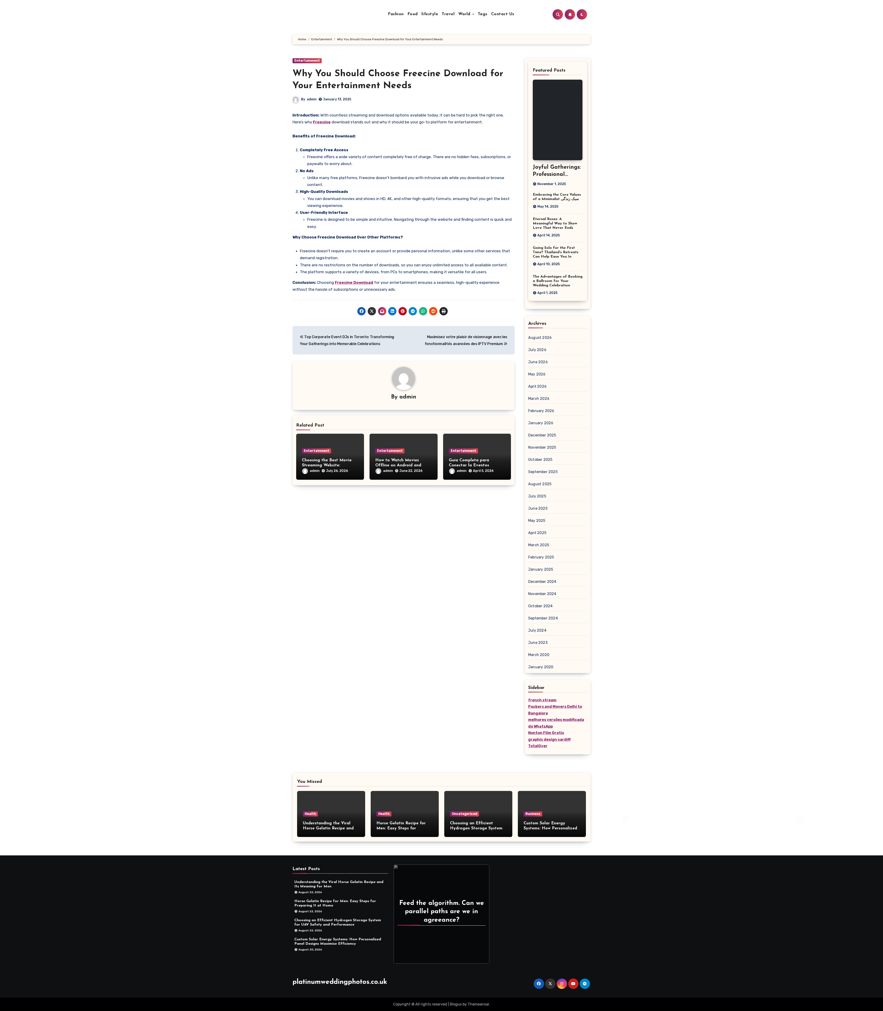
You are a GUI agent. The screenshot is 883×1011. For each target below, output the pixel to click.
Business (532, 814)
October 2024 (540, 606)
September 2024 (543, 618)
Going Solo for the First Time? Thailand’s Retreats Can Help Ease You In (555, 252)
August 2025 (539, 484)
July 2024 (537, 630)
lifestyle (429, 14)
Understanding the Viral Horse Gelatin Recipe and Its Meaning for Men (328, 828)
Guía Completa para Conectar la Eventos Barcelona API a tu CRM (473, 465)
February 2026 (541, 411)
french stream (542, 700)
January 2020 (540, 667)
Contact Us (502, 14)
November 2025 (542, 447)
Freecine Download (354, 282)
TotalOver (538, 746)
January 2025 (540, 569)
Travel (448, 14)
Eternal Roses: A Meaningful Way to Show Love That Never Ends (555, 223)
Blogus (456, 1004)
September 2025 (543, 472)
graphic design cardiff (549, 739)
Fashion (396, 14)
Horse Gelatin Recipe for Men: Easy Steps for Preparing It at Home (401, 828)
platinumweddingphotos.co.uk (339, 982)
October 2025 (540, 459)
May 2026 (537, 374)
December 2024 (542, 581)
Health (310, 814)
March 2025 (538, 545)
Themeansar (478, 1004)
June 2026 (538, 362)
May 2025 (536, 520)
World (465, 14)
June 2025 (538, 508)
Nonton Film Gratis (546, 733)
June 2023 (538, 642)
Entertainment (307, 61)
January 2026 (540, 423)
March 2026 (538, 398)
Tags (482, 14)
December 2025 (542, 435)
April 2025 (537, 533)
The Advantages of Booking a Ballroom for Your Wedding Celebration (557, 281)
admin (312, 99)
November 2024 (542, 594)
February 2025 (541, 557)
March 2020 (538, 655)
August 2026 (540, 337)
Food (412, 14)
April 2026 (537, 386)
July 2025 (537, 496)
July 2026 (537, 350)
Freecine (322, 122)
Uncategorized (464, 814)
